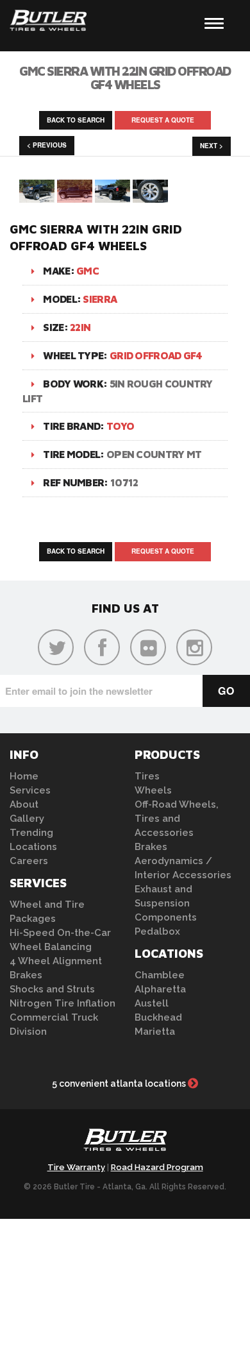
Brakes (26, 975)
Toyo (120, 426)
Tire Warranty (76, 1167)
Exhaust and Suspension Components (166, 903)
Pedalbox (157, 931)
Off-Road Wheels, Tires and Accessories (177, 818)
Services (30, 790)
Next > (211, 145)
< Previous (47, 144)
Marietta (155, 1031)
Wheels (153, 790)
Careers (29, 861)
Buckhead (158, 1017)
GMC (87, 270)
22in (80, 327)
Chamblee (160, 975)
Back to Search (75, 119)
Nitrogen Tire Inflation (62, 1003)
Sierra (100, 299)
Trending (31, 832)
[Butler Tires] (125, 1143)
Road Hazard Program (157, 1167)
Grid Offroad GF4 (156, 355)
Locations (33, 847)
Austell (152, 1003)
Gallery (27, 818)
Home (24, 776)
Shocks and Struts (52, 989)
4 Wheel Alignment (56, 961)
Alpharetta (160, 989)
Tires (147, 776)
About (24, 804)
